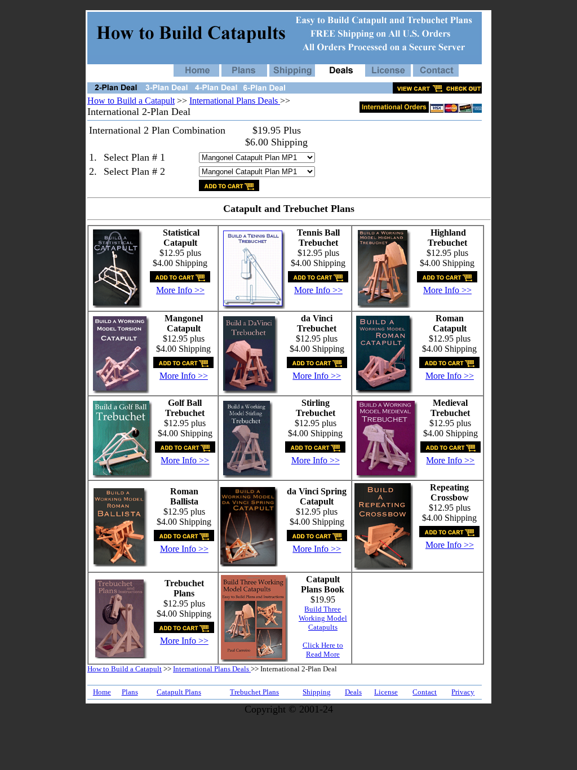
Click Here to (323, 645)
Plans (130, 692)
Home (102, 692)
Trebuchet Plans (254, 692)
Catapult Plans (179, 692)
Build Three (322, 609)
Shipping (317, 692)
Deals (353, 692)
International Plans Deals (234, 100)
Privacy (462, 692)
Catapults (323, 627)
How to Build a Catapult (131, 100)
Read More (323, 654)
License (386, 692)
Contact (424, 692)
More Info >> (180, 290)
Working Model (323, 618)
